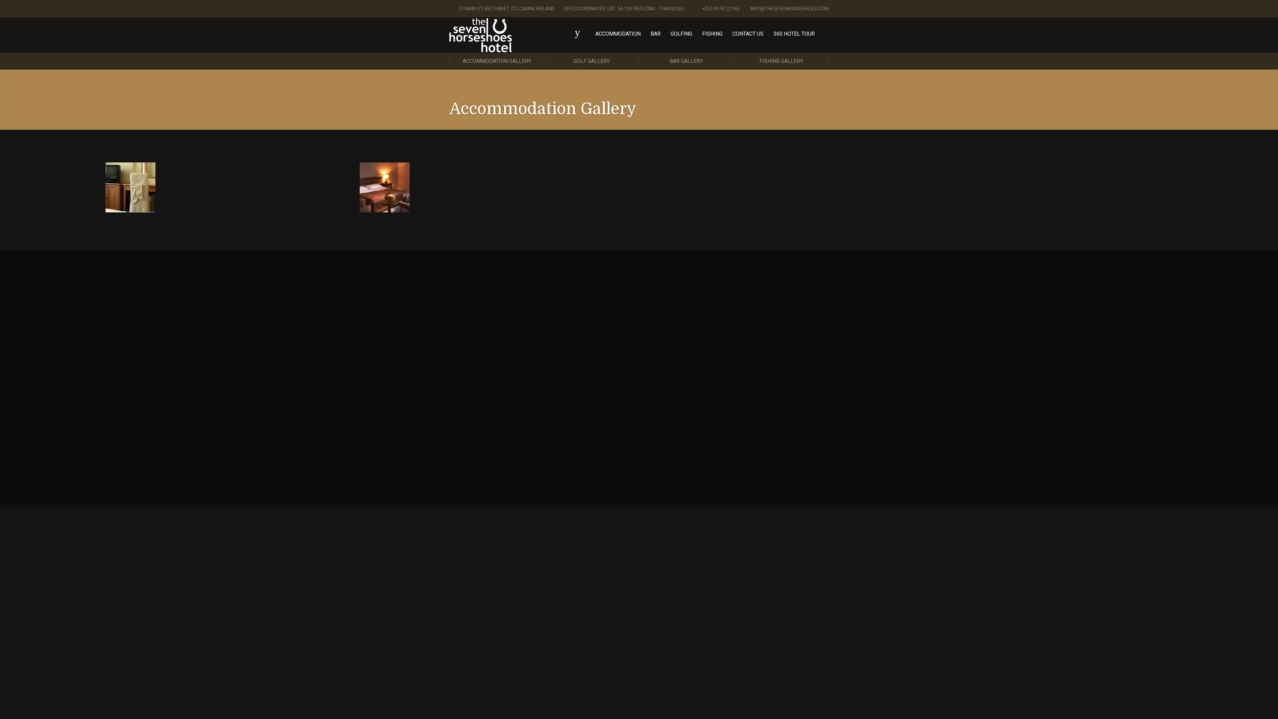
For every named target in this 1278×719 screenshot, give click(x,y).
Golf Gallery (591, 61)
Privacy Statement (500, 438)
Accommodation (618, 34)
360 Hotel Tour (794, 34)
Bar (656, 34)
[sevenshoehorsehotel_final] (385, 187)
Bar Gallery (686, 61)
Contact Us (748, 34)
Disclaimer (533, 438)
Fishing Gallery (781, 61)
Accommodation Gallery (497, 61)
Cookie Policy (463, 438)
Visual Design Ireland (524, 431)
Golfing (681, 34)
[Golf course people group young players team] (130, 187)
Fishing (712, 34)
